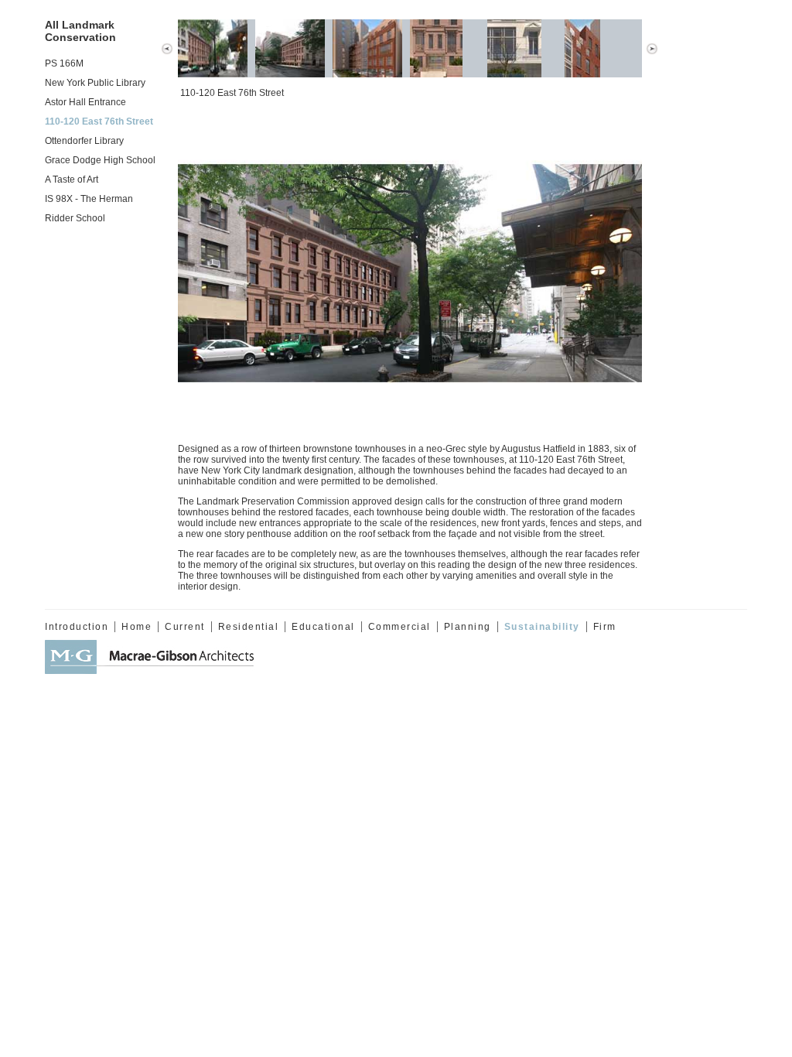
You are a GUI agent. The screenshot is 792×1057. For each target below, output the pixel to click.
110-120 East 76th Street (99, 121)
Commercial (399, 626)
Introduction (76, 626)
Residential (248, 626)
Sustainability (542, 626)
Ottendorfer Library (84, 140)
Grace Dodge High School (100, 160)
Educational (323, 626)
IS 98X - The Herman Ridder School (89, 208)
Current (185, 626)
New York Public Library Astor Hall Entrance (95, 92)
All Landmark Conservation (80, 31)
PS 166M (64, 63)
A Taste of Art (71, 179)
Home (136, 626)
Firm (604, 626)
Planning (467, 626)
